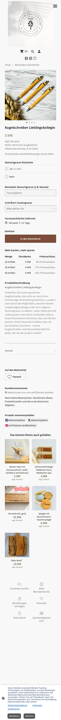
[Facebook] (26, 58)
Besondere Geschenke (27, 64)
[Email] (34, 58)
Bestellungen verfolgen (19, 604)
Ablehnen (29, 716)
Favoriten (41, 603)
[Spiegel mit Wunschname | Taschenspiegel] (44, 498)
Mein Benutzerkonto (41, 590)
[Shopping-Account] (39, 51)
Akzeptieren (14, 716)
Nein (11, 176)
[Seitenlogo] (30, 24)
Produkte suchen (19, 588)
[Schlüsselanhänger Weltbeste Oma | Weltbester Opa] (44, 451)
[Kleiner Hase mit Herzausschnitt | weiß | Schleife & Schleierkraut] (17, 451)
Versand (14, 141)
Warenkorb (19, 617)
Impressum (37, 705)
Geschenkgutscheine (42, 619)
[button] (15, 376)
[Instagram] (30, 58)
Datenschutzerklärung (17, 705)
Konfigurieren (14, 709)
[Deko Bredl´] (17, 545)
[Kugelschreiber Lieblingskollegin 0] (30, 95)
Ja (15, 168)
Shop (8, 64)
